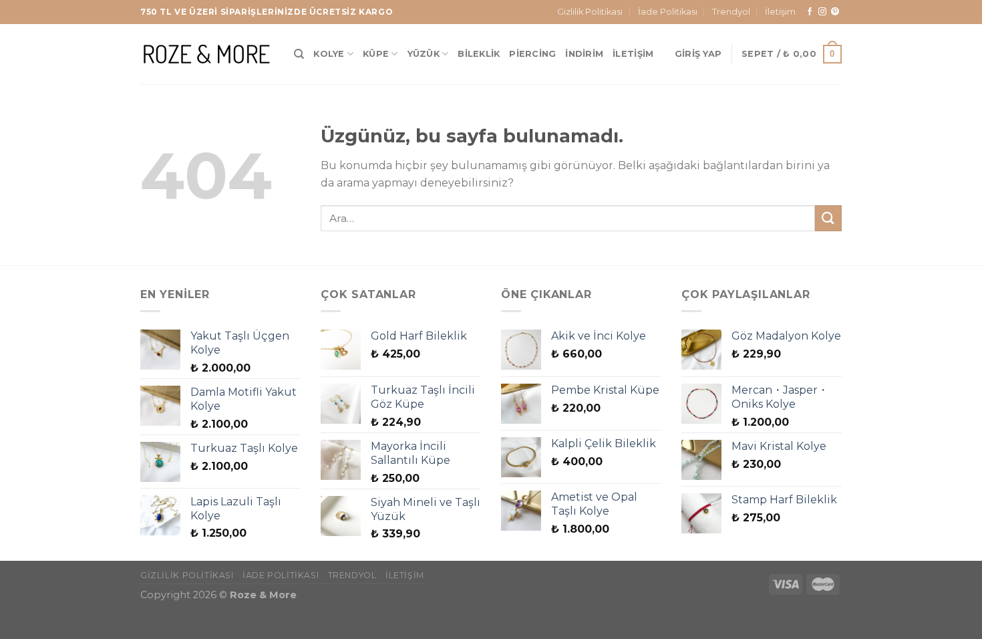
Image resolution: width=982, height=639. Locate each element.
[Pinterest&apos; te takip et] (835, 12)
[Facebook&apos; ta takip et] (810, 12)
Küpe (376, 54)
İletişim (780, 12)
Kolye (328, 54)
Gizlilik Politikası (590, 12)
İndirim (584, 54)
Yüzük (423, 54)
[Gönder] (828, 218)
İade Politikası (667, 12)
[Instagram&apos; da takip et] (822, 12)
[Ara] (299, 54)
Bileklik (479, 54)
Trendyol (731, 12)
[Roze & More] (207, 54)
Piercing (532, 54)
